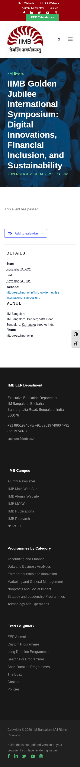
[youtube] (47, 12)
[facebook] (24, 12)
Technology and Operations (28, 604)
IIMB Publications (20, 511)
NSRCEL (14, 526)
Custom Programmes (23, 644)
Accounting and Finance (25, 559)
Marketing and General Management (35, 581)
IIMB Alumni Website (23, 496)
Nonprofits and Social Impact (29, 589)
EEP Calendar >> (42, 17)
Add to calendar (26, 233)
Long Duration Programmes (28, 652)
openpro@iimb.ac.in (21, 438)
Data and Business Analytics (29, 566)
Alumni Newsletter (33, 8)
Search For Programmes (26, 659)
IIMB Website (25, 3)
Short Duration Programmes (28, 667)
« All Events (15, 73)
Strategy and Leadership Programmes (36, 596)
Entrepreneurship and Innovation (32, 574)
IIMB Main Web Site (22, 489)
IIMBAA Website (49, 3)
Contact (13, 682)
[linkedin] (31, 12)
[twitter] (39, 12)
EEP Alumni (16, 637)
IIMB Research (18, 519)
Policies (53, 8)
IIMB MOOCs (17, 504)
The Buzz (14, 674)
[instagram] (56, 12)
